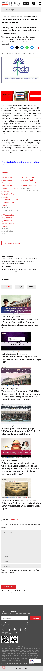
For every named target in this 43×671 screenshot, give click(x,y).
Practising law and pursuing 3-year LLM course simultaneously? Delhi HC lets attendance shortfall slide (21, 431)
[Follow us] (4, 629)
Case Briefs (6, 317)
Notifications (22, 354)
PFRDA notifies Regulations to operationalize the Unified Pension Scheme (8, 220)
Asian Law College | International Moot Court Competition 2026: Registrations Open (21, 506)
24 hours (7, 287)
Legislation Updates (9, 354)
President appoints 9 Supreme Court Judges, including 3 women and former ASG (19, 269)
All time (31, 287)
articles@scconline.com (29, 625)
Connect (25, 3)
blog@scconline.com (7, 625)
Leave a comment (14, 243)
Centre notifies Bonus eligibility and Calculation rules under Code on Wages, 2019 (22, 359)
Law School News (8, 500)
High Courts (15, 317)
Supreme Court (16, 460)
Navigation (21, 668)
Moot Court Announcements (26, 500)
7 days (19, 287)
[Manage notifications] (4, 667)
